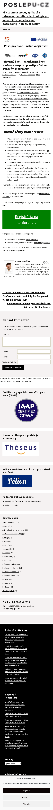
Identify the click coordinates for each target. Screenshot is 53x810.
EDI (21, 75)
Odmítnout (26, 797)
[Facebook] (44, 262)
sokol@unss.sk (32, 239)
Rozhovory (6, 587)
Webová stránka (9, 362)
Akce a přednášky (22, 72)
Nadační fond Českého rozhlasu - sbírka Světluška (23, 501)
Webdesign (6, 77)
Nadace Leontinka (11, 505)
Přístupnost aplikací (9, 564)
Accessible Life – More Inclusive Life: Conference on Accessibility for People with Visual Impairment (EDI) (26, 296)
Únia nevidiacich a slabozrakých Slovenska (20, 84)
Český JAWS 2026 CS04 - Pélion (16, 720)
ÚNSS (38, 75)
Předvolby (26, 804)
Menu (4, 29)
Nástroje (5, 537)
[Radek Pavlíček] (9, 267)
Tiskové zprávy (8, 591)
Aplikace (5, 526)
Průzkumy (6, 579)
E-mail (5, 356)
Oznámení (34, 72)
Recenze (5, 583)
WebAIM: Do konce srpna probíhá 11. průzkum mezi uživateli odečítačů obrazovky (16, 671)
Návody (5, 541)
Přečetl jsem (7, 556)
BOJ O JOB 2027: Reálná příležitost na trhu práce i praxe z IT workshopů (16, 680)
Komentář (7, 334)
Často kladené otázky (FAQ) (12, 534)
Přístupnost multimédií (10, 572)
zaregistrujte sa (40, 202)
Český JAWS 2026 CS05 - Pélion (16, 714)
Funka (25, 75)
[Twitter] (47, 262)
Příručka (5, 560)
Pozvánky (42, 72)
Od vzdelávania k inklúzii (27, 92)
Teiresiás (31, 75)
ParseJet (8, 740)
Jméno (6, 351)
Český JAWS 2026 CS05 (13, 716)
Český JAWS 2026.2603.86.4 (15, 723)
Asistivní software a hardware (13, 530)
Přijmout (26, 790)
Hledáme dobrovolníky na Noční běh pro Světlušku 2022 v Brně (29, 305)
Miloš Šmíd (9, 702)
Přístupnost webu (9, 75)
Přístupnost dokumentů (11, 568)
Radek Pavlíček (22, 261)
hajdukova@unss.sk (42, 242)
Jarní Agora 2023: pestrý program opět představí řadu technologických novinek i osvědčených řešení (16, 731)
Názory (5, 545)
